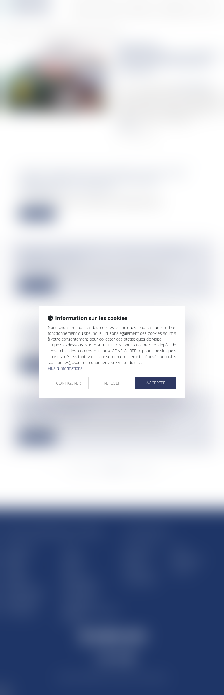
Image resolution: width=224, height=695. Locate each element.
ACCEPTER (155, 383)
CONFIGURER (68, 383)
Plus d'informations (65, 368)
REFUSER (112, 383)
